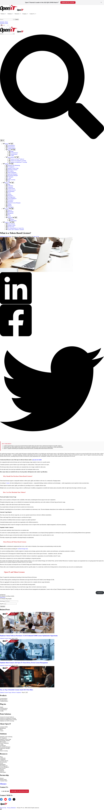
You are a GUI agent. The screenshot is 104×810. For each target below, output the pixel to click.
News (1, 729)
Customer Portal (3, 780)
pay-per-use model (37, 459)
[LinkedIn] (1, 799)
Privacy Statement (11, 807)
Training (2, 769)
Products (3, 13)
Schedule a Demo (4, 23)
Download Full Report (68, 2)
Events (1, 763)
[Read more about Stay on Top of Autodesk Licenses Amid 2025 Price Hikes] (27, 687)
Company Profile (4, 726)
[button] (52, 22)
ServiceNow (3, 768)
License (3, 698)
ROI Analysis (3, 741)
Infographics (3, 764)
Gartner (7, 483)
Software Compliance (16, 692)
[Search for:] (7, 19)
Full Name (2, 601)
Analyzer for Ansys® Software (7, 717)
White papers (3, 772)
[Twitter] (52, 389)
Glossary (3, 784)
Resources (17, 13)
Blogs (1, 756)
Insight (1, 707)
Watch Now (2, 597)
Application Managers (5, 748)
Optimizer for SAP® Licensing (7, 720)
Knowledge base (3, 765)
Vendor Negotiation (4, 743)
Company (24, 13)
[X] (14, 799)
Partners (2, 778)
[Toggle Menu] (11, 144)
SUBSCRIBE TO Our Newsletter (19, 791)
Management (3, 728)
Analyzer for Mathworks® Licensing (8, 719)
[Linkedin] (52, 288)
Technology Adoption (5, 740)
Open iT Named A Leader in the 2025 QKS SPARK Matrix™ (42, 2)
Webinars (2, 771)
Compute (4, 701)
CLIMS (1, 711)
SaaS (1, 749)
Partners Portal (3, 779)
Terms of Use (3, 807)
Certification (3, 758)
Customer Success (4, 760)
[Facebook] (52, 320)
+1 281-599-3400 (5, 791)
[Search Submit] (14, 19)
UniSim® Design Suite (22, 548)
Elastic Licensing (4, 750)
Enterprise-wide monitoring (6, 736)
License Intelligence (4, 767)
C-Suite (1, 744)
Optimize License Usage (5, 236)
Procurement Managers (5, 747)
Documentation (3, 762)
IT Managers (3, 745)
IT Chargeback (3, 738)
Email (1, 603)
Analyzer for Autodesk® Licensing (8, 718)
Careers (1, 730)
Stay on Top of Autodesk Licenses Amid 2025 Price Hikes (16, 690)
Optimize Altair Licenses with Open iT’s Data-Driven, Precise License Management (24, 662)
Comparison (2, 759)
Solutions (10, 13)
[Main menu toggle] (2, 140)
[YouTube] (5, 799)
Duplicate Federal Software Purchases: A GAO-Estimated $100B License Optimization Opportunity (29, 635)
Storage (3, 699)
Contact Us (32, 13)
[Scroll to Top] (52, 809)
